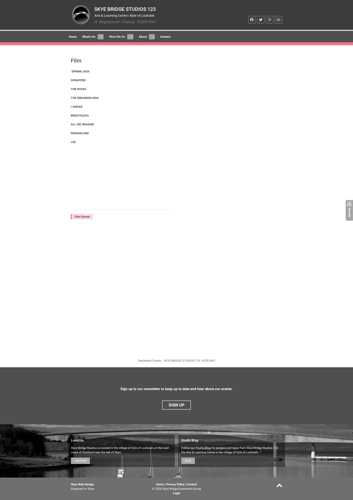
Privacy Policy (175, 484)
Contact (192, 484)
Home (160, 484)
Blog (188, 460)
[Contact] (278, 19)
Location (80, 460)
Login (176, 493)
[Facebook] (252, 19)
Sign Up (176, 405)
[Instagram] (269, 19)
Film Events (82, 216)
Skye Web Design (82, 484)
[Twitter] (260, 19)
